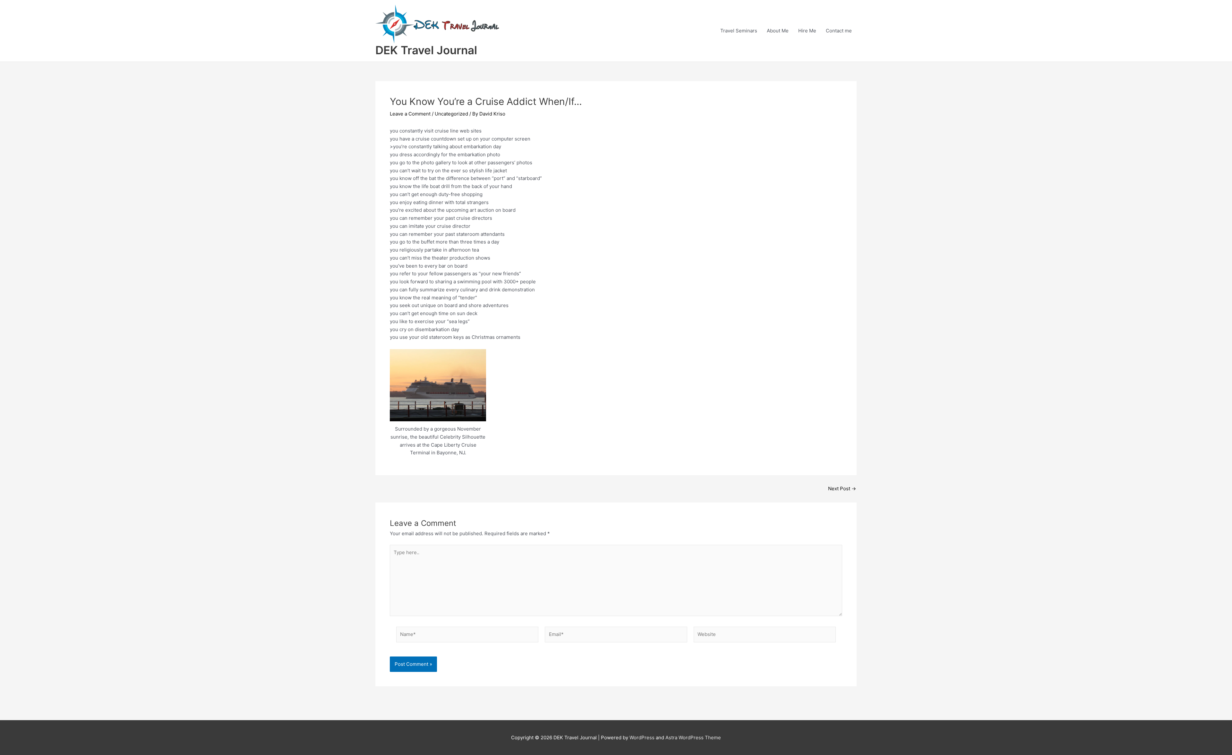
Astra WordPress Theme (693, 737)
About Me (778, 31)
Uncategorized (451, 114)
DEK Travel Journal (426, 50)
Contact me (839, 31)
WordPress (641, 737)
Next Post (842, 488)
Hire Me (807, 31)
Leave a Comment (410, 114)
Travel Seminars (738, 31)
